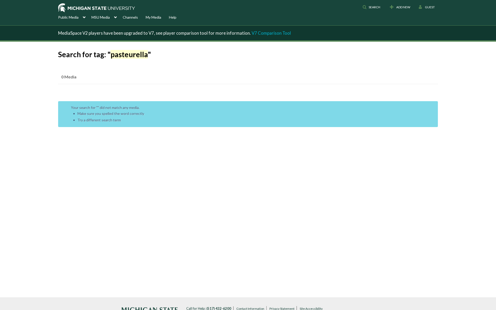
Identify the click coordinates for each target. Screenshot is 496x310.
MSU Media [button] (100, 17)
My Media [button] (153, 17)
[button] (371, 7)
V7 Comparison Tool (271, 33)
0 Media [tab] (68, 76)
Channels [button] (130, 17)
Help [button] (172, 17)
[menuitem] (74, 16)
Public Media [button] (68, 17)
